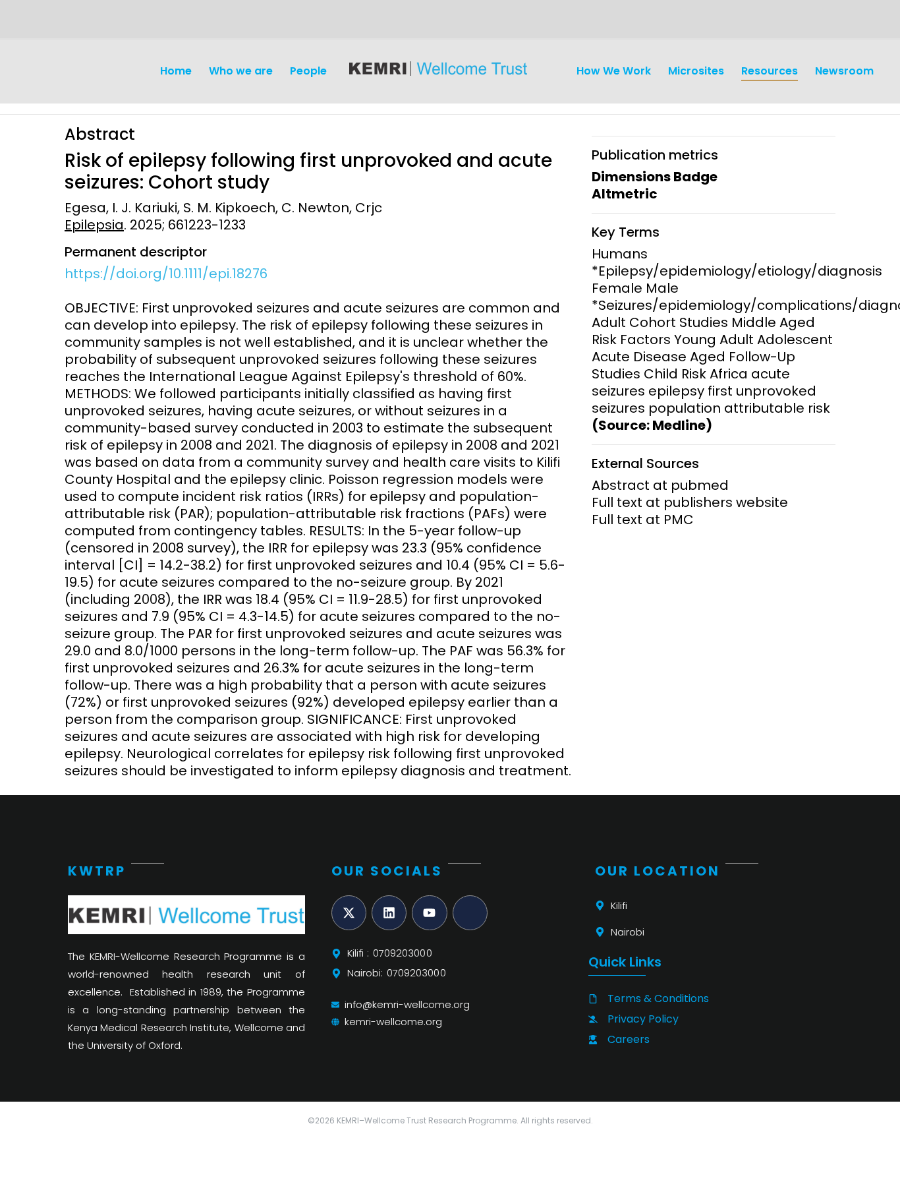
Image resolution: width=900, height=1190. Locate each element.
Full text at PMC (643, 519)
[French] (103, 23)
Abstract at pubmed (660, 485)
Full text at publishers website (690, 502)
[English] (72, 23)
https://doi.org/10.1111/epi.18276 (166, 273)
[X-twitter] (348, 912)
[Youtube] (429, 912)
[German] (87, 23)
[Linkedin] (389, 912)
